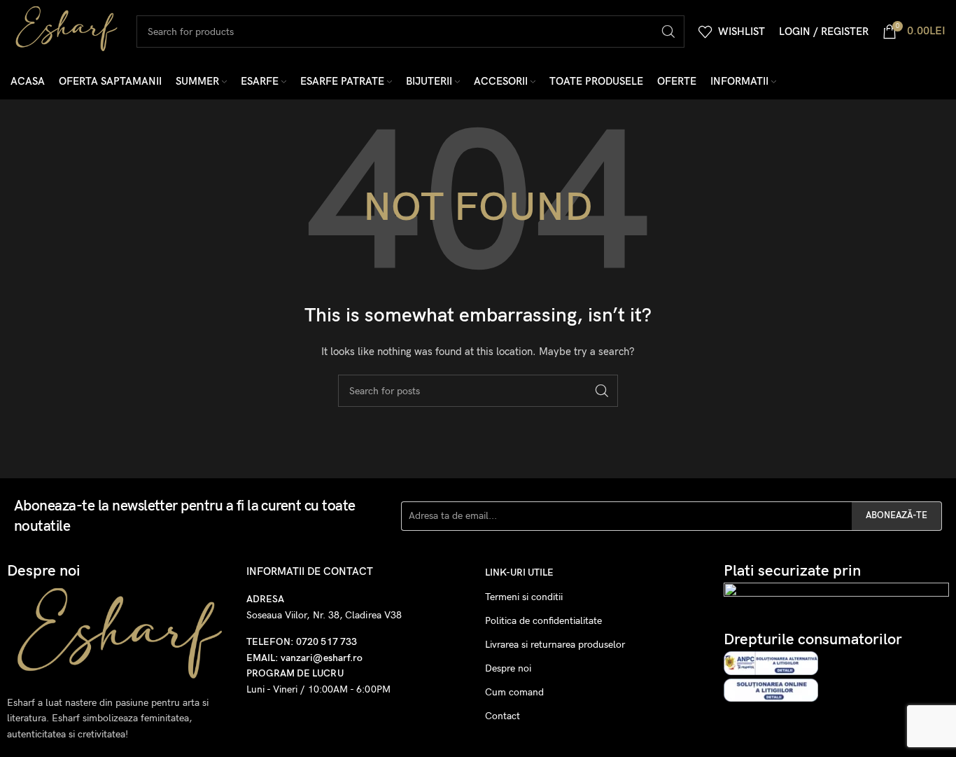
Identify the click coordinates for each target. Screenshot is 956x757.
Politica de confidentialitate (543, 621)
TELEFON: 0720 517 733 (301, 642)
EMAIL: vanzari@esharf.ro (304, 658)
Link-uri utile (519, 572)
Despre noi (508, 668)
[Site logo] (66, 30)
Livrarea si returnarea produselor (555, 645)
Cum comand (514, 692)
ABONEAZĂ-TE (896, 515)
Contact (502, 716)
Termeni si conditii (524, 597)
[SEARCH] (668, 31)
